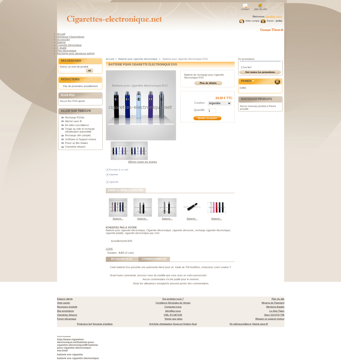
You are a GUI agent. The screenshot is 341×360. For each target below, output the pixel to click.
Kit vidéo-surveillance (77, 125)
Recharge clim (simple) (78, 135)
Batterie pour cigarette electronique (138, 59)
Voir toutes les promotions (260, 72)
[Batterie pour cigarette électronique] (216, 215)
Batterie (61, 42)
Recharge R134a (74, 117)
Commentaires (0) (154, 258)
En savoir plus (121, 258)
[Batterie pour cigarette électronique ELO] (118, 215)
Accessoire (63, 39)
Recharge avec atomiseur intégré (76, 53)
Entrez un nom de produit (74, 66)
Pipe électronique (66, 50)
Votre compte (252, 20)
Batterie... (118, 218)
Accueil (61, 33)
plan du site (260, 9)
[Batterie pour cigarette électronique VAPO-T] (192, 215)
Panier (246, 81)
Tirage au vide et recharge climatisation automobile (80, 130)
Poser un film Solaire (76, 143)
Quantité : (200, 110)
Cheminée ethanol (75, 146)
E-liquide (62, 47)
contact (245, 9)
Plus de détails (208, 83)
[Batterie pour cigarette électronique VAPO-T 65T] (142, 215)
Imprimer (113, 174)
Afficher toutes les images (142, 161)
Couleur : (200, 102)
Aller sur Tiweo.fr (76, 111)
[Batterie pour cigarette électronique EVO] (120, 159)
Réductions (70, 79)
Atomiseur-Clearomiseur (70, 36)
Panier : (271, 20)
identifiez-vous (274, 16)
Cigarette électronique (69, 45)
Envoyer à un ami (118, 169)
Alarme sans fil (73, 121)
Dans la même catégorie (125, 190)
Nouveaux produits (256, 99)
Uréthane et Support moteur (80, 139)
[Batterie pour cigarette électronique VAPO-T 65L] (167, 215)
